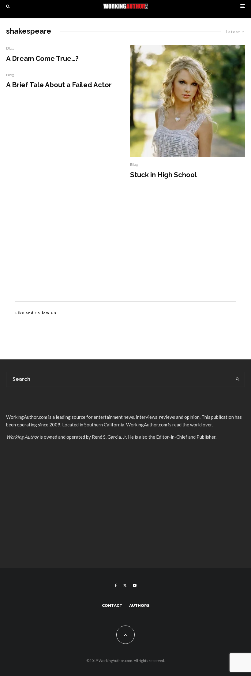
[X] (125, 585)
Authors (139, 605)
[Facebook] (116, 585)
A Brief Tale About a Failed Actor (59, 85)
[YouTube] (135, 585)
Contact (112, 605)
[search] (237, 379)
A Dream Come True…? (42, 58)
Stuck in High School (163, 175)
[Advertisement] (125, 249)
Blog (10, 48)
